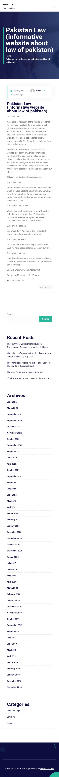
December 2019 (14, 606)
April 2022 (11, 464)
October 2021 (13, 470)
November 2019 (14, 613)
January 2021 (13, 526)
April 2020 (11, 582)
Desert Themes (47, 768)
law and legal (17, 95)
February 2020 (13, 594)
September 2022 (14, 445)
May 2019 (11, 650)
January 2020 (13, 600)
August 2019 (13, 631)
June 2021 (12, 495)
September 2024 (14, 420)
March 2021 (12, 513)
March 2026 (12, 408)
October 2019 (13, 619)
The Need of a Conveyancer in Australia (25, 372)
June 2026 (12, 402)
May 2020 (11, 575)
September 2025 (14, 414)
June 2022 (12, 458)
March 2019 (12, 662)
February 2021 (13, 520)
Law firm (11, 717)
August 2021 (13, 482)
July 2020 (11, 563)
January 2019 (13, 675)
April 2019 (11, 656)
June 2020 (12, 569)
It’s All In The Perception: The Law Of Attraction (28, 378)
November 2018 (14, 687)
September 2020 (14, 551)
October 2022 (13, 439)
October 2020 (13, 544)
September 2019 (14, 625)
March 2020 (12, 588)
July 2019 (11, 637)
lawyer (10, 723)
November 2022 (14, 433)
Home (8, 56)
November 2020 (14, 538)
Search (10, 314)
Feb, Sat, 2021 (18, 91)
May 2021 (11, 501)
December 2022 (14, 427)
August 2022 (13, 451)
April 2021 (11, 507)
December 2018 (14, 681)
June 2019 (12, 644)
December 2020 (14, 532)
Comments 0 (45, 287)
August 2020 (13, 557)
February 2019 (13, 669)
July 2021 (11, 489)
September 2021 (14, 476)
